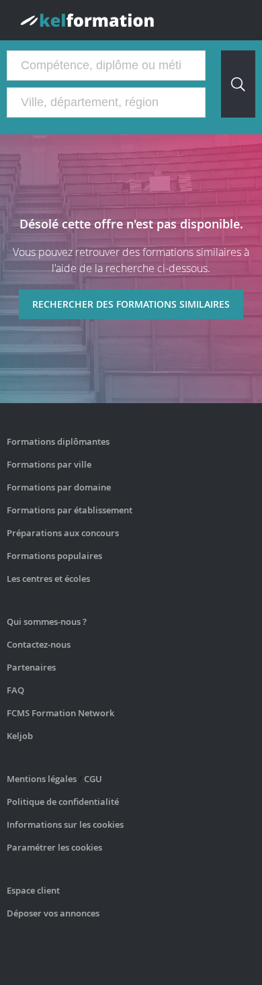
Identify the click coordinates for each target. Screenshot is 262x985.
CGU (93, 779)
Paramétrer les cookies (54, 847)
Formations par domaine (59, 487)
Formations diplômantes (58, 441)
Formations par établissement (69, 510)
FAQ (15, 690)
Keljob (20, 736)
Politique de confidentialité (63, 802)
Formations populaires (54, 556)
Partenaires (31, 667)
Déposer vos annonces (53, 913)
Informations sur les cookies (65, 824)
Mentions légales (42, 779)
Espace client (33, 890)
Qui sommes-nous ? (47, 621)
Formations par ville (49, 464)
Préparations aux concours (63, 533)
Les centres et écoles (48, 578)
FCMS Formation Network (60, 713)
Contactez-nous (39, 644)
